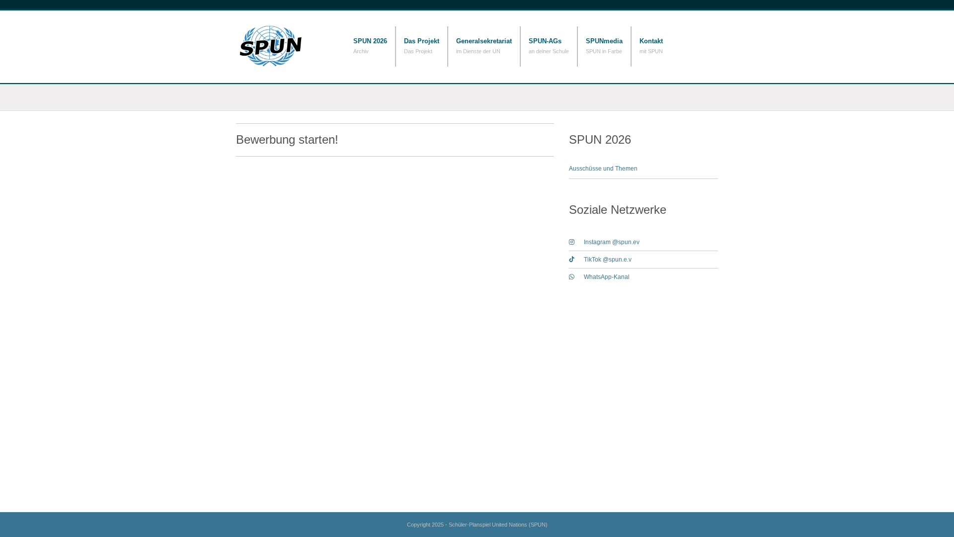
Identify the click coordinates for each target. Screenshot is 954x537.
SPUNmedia (604, 41)
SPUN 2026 (370, 41)
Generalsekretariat (484, 41)
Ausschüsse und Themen (603, 168)
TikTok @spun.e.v (608, 259)
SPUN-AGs (545, 41)
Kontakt (651, 41)
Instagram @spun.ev (611, 242)
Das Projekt (421, 41)
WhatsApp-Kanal (607, 276)
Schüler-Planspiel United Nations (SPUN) (285, 46)
